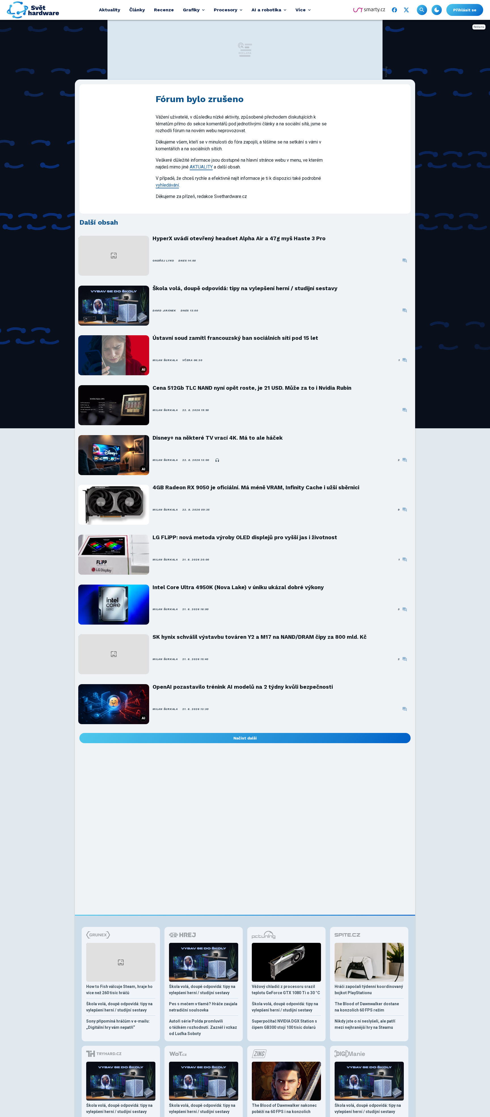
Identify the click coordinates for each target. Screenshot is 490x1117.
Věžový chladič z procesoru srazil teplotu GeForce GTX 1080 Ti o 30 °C (286, 989)
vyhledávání (167, 185)
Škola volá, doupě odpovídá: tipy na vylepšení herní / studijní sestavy (245, 288)
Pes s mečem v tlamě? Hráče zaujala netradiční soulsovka (203, 1007)
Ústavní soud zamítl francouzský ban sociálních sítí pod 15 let (235, 338)
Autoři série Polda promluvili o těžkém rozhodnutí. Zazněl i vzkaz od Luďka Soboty (203, 1027)
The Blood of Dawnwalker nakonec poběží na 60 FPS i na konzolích (284, 1108)
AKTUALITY (201, 167)
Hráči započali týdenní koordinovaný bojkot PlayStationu (369, 989)
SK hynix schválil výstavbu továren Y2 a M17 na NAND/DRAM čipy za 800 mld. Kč (260, 637)
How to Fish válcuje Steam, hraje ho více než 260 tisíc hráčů (119, 989)
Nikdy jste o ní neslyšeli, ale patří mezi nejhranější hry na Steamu (365, 1024)
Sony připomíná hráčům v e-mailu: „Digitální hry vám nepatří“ (118, 1024)
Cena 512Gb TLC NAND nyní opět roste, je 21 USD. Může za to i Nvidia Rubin (252, 388)
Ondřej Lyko (163, 260)
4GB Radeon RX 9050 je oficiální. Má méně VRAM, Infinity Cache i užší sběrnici (256, 487)
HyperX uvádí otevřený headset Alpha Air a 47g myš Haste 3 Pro (239, 238)
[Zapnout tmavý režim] (437, 10)
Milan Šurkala (165, 360)
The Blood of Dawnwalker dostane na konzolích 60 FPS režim (367, 1007)
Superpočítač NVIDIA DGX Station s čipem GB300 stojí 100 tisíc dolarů (284, 1024)
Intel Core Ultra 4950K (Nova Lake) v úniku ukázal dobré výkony (238, 587)
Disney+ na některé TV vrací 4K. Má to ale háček (218, 438)
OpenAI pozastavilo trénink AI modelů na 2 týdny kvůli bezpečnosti (243, 687)
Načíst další (245, 738)
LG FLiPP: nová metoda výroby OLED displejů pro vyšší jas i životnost (245, 537)
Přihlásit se (464, 10)
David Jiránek (164, 310)
